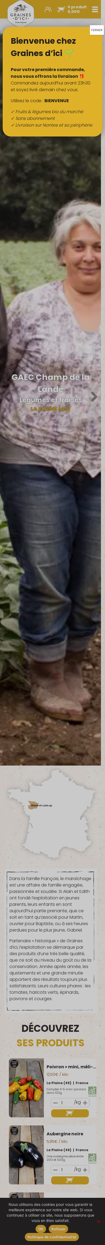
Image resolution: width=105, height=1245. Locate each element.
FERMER (97, 30)
